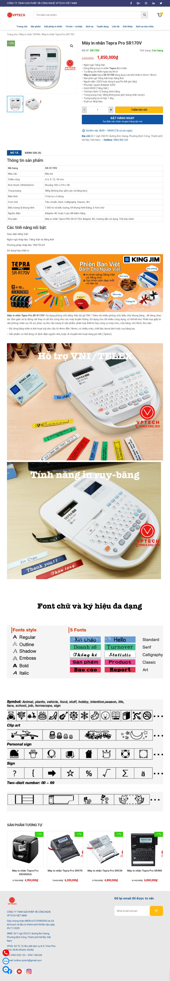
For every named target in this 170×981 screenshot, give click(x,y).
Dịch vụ (89, 26)
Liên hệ (115, 26)
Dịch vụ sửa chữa (145, 26)
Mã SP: (85, 50)
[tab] (14, 152)
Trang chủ (22, 26)
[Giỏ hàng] (159, 15)
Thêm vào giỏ (139, 109)
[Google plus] (138, 3)
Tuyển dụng (103, 26)
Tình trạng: (145, 50)
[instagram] (29, 971)
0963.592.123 (120, 139)
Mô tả (14, 152)
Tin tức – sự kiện (74, 26)
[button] (72, 46)
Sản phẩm (36, 26)
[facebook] (131, 3)
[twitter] (19, 971)
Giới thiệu (128, 26)
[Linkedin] (153, 3)
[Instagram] (146, 3)
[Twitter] (161, 3)
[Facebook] (9, 971)
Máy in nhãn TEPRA (29, 34)
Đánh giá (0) (33, 152)
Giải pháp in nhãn (53, 26)
